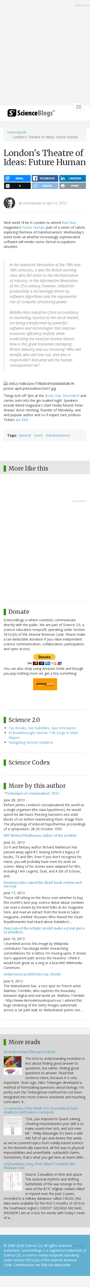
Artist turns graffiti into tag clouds (32, 974)
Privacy (78, 1245)
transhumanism (58, 435)
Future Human (33, 227)
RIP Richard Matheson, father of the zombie (40, 835)
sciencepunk (16, 132)
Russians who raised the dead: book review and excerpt (43, 884)
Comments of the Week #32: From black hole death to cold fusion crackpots (41, 1110)
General (25, 435)
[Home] (31, 114)
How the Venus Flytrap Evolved (29, 1052)
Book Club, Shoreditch (62, 395)
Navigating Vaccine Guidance (31, 742)
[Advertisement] (45, 53)
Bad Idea (69, 222)
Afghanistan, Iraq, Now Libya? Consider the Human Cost (39, 1166)
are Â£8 (22, 419)
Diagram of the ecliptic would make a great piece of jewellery (44, 930)
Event (38, 435)
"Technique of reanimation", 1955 (31, 793)
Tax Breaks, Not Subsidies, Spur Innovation (42, 728)
